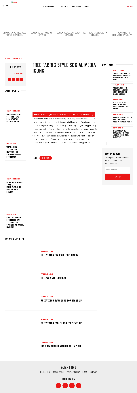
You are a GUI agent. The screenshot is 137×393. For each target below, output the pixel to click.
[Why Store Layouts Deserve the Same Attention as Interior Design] (106, 104)
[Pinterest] (78, 385)
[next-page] (108, 143)
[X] (17, 79)
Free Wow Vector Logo (53, 277)
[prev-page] (103, 143)
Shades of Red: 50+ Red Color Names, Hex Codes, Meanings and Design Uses (122, 76)
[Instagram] (13, 79)
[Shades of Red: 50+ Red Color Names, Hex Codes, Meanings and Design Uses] (106, 75)
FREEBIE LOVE (19, 58)
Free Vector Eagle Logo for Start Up (61, 323)
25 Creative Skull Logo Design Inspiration (68, 34)
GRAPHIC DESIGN (13, 111)
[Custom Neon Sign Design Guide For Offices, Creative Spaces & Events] (106, 118)
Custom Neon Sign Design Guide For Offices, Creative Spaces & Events (122, 119)
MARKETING (11, 143)
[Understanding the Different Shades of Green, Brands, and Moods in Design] (106, 89)
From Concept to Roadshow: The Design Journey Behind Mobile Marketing (121, 134)
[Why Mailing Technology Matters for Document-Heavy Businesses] (15, 134)
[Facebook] (9, 79)
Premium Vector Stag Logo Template (61, 346)
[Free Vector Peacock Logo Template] (21, 254)
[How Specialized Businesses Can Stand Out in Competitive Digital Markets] (15, 204)
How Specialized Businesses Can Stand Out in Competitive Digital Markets (15, 222)
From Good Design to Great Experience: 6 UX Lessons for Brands (14, 187)
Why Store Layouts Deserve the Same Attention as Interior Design (121, 105)
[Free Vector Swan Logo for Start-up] (21, 299)
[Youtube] (21, 79)
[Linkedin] (72, 385)
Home (7, 58)
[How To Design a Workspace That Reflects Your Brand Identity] (95, 22)
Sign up (118, 177)
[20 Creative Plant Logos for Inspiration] (41, 22)
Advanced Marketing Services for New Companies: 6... (14, 34)
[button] (7, 6)
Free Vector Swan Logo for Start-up (61, 300)
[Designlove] (10, 73)
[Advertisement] (68, 47)
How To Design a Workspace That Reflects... (95, 34)
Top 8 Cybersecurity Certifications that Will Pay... (122, 34)
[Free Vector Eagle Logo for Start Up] (21, 322)
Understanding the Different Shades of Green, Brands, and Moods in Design (120, 91)
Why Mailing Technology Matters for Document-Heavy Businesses (13, 152)
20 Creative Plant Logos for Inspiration (41, 34)
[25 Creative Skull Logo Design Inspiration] (68, 22)
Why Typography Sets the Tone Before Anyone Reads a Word (13, 118)
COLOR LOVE (118, 70)
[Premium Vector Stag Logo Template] (21, 345)
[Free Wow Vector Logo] (21, 276)
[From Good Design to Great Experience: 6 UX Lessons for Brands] (15, 169)
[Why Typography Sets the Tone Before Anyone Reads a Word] (15, 101)
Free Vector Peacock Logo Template (61, 255)
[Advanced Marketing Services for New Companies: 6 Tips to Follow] (14, 22)
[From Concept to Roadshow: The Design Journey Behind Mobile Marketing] (106, 132)
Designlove (18, 73)
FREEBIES (45, 158)
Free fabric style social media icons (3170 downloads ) (63, 114)
